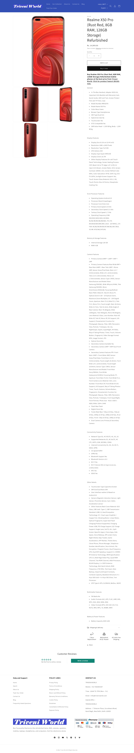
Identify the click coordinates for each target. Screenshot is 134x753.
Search (15, 686)
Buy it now (104, 68)
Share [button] (91, 645)
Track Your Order (18, 693)
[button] (110, 6)
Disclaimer (52, 703)
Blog (14, 700)
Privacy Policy (53, 682)
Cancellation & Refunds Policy (58, 707)
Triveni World (63, 750)
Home (15, 682)
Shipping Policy (54, 689)
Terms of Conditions (55, 686)
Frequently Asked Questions (22, 703)
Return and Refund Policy (57, 693)
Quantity (89, 52)
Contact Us (16, 696)
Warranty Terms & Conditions (58, 696)
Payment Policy (54, 710)
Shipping (98, 48)
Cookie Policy (53, 700)
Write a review (83, 661)
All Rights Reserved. (72, 750)
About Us (16, 689)
